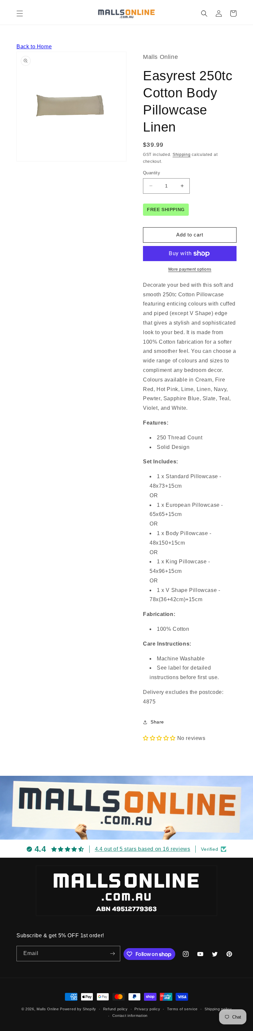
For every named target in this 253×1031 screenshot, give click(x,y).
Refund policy (115, 1009)
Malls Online (48, 1009)
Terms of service (182, 1009)
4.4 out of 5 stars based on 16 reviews (142, 849)
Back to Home (34, 46)
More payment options (189, 269)
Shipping (182, 154)
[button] (20, 13)
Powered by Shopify (78, 1009)
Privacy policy (147, 1009)
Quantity (151, 172)
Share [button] (157, 721)
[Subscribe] (112, 953)
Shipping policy (218, 1009)
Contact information (130, 1016)
